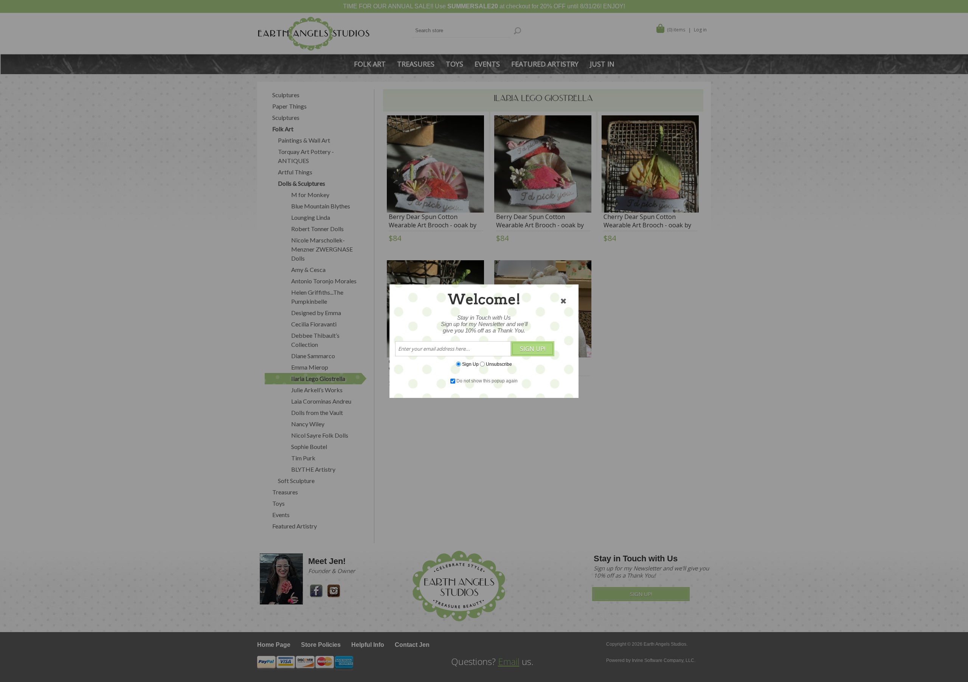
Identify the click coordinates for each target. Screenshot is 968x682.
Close (563, 301)
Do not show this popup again (487, 381)
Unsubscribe (499, 364)
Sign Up (470, 364)
